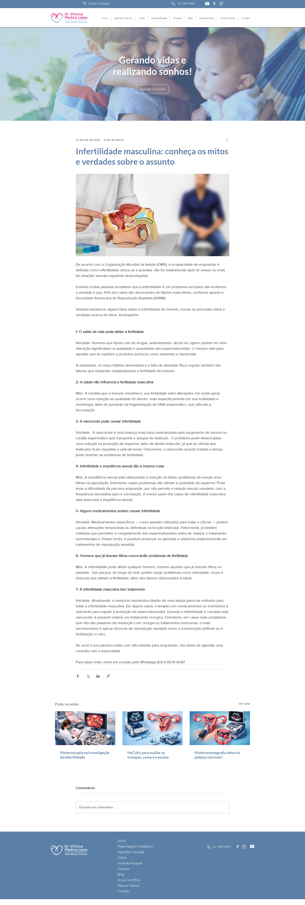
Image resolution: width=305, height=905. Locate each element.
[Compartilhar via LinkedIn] (98, 676)
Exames (123, 868)
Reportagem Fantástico (135, 846)
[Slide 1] (150, 110)
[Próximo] (278, 74)
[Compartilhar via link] (108, 676)
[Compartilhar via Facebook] (78, 676)
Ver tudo (244, 703)
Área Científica (129, 880)
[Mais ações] (226, 139)
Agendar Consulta (131, 852)
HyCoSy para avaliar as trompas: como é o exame (148, 754)
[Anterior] (27, 74)
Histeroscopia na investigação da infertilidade (84, 754)
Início (122, 840)
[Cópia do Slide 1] (154, 110)
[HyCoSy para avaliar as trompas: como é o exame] (152, 728)
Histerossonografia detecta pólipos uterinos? (217, 754)
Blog (121, 874)
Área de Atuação (130, 863)
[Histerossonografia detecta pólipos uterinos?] (220, 728)
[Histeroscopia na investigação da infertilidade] (85, 728)
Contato (124, 891)
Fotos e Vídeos (128, 885)
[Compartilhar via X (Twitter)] (88, 676)
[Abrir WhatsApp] (294, 894)
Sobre (122, 857)
